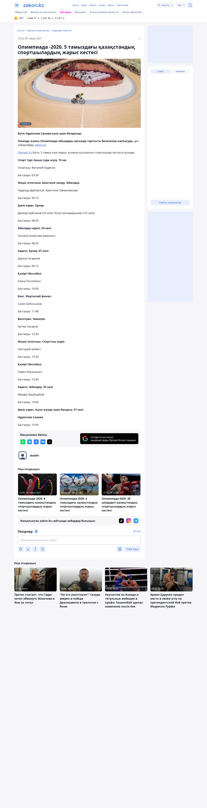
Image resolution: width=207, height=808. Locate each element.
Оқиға (102, 5)
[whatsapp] (23, 442)
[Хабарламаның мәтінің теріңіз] (79, 540)
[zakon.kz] (33, 5)
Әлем (84, 5)
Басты (21, 30)
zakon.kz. (41, 145)
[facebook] (36, 442)
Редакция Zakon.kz (62, 30)
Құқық (111, 5)
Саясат (75, 5)
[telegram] (29, 442)
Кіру (138, 531)
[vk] (43, 442)
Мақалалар (123, 5)
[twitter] (49, 442)
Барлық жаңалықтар (38, 30)
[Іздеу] (190, 5)
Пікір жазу (132, 549)
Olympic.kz (25, 152)
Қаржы (93, 5)
